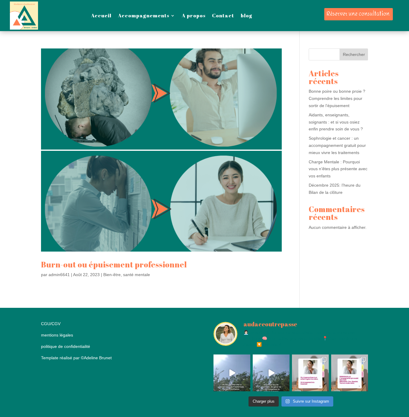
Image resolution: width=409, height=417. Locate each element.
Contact (223, 15)
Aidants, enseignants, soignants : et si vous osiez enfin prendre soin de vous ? (336, 122)
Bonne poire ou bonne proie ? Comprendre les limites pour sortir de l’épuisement (337, 98)
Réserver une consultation (358, 14)
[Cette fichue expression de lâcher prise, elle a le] (231, 372)
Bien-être (112, 274)
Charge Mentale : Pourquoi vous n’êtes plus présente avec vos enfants (338, 169)
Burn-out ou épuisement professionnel (114, 264)
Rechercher (354, 54)
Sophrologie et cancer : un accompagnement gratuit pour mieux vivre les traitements (337, 145)
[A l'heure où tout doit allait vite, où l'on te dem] (271, 372)
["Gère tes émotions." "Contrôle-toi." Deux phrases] (310, 372)
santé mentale (136, 274)
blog (246, 15)
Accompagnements (143, 15)
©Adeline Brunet (96, 357)
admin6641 (59, 274)
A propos (193, 15)
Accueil (101, 15)
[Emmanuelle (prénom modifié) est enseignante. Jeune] (349, 372)
